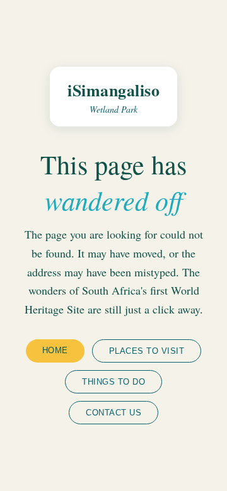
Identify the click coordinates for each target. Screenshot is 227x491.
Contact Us (113, 412)
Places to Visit (147, 351)
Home (55, 350)
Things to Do (113, 382)
